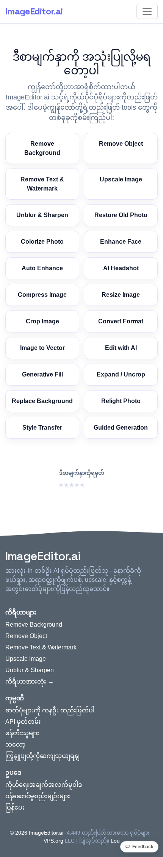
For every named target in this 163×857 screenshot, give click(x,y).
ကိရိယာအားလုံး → (29, 681)
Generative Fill (42, 374)
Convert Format (120, 321)
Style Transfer (42, 427)
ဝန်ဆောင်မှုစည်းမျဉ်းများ (37, 796)
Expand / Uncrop (121, 374)
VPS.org (53, 841)
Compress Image (42, 294)
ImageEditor (34, 11)
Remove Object (121, 143)
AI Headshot (121, 268)
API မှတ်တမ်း (23, 721)
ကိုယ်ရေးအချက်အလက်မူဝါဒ (43, 784)
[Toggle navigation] (147, 11)
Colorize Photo (42, 241)
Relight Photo (121, 401)
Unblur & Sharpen (42, 215)
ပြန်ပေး (15, 807)
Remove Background (42, 148)
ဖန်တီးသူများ (22, 733)
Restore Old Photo (120, 215)
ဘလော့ (15, 744)
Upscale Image (121, 179)
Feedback (143, 846)
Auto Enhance (42, 268)
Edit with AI (121, 348)
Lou (115, 841)
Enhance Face (120, 241)
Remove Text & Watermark (42, 184)
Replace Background (42, 401)
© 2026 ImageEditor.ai (36, 833)
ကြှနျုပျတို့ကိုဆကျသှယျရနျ (42, 756)
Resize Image (121, 294)
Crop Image (42, 321)
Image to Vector (42, 348)
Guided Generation (121, 427)
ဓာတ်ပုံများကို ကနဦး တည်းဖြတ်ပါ (49, 710)
